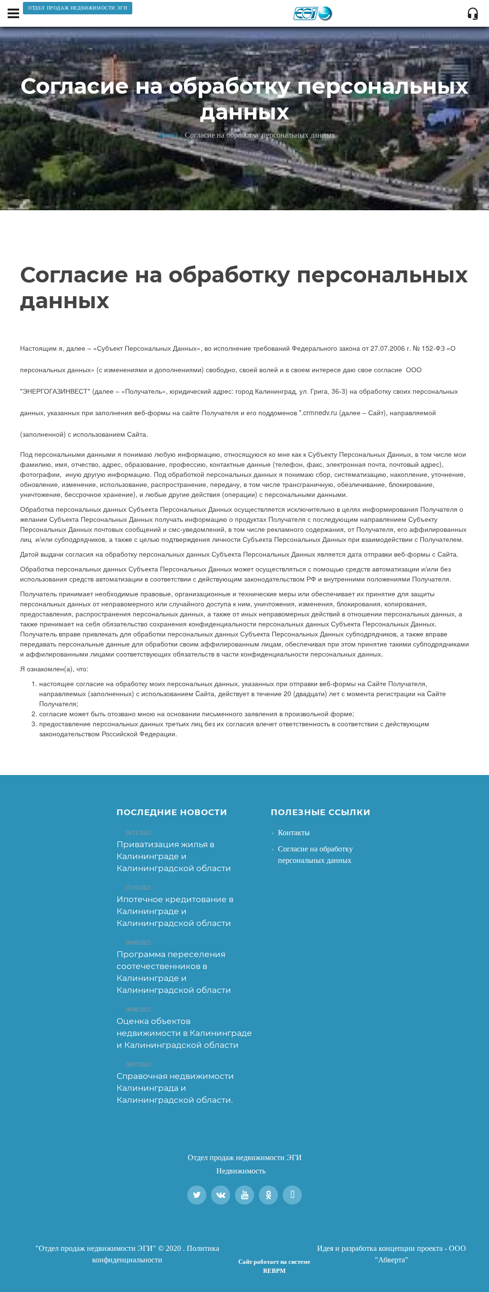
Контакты (294, 833)
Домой (167, 135)
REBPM (274, 1270)
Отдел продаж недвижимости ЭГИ (245, 1157)
